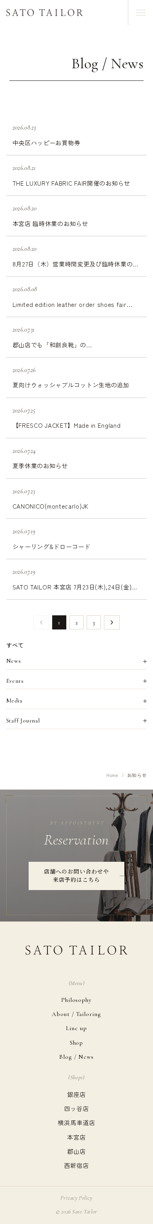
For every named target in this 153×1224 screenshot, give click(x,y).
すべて (15, 645)
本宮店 (76, 1137)
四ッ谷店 (76, 1108)
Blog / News (76, 1056)
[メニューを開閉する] (140, 12)
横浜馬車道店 (76, 1122)
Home (112, 775)
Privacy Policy (76, 1198)
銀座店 (76, 1094)
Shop (77, 1042)
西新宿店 (76, 1165)
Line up (76, 1028)
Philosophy (76, 999)
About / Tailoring (76, 1014)
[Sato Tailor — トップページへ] (44, 12)
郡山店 (76, 1151)
